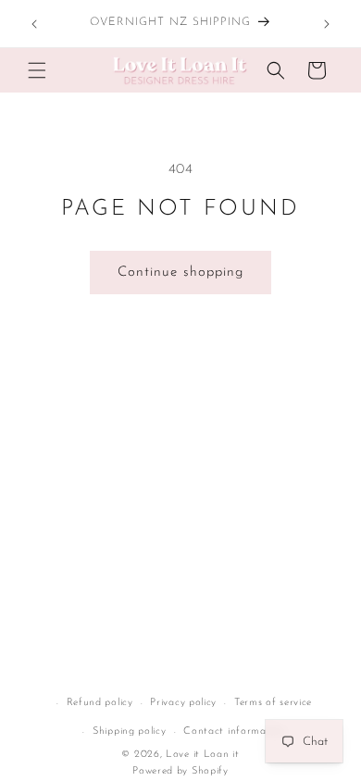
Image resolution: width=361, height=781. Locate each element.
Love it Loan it (203, 755)
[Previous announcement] (34, 24)
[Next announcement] (326, 24)
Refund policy (100, 703)
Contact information (234, 731)
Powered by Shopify (180, 771)
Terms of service (273, 703)
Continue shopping (180, 272)
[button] (37, 70)
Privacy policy (183, 703)
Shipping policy (130, 731)
